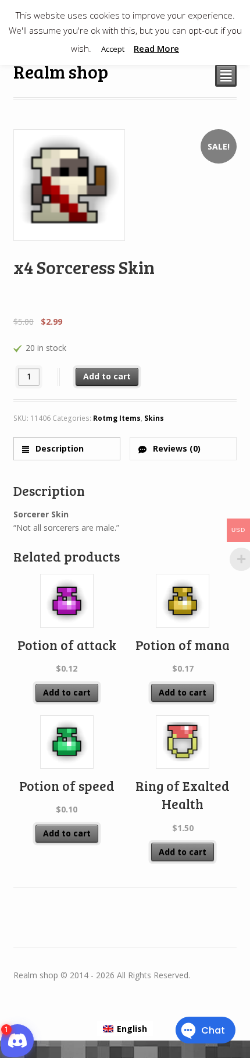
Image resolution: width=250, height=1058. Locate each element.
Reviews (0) (176, 448)
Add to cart (107, 376)
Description (58, 448)
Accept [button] (112, 49)
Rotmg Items (117, 418)
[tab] (67, 448)
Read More (156, 48)
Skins (154, 418)
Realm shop (60, 71)
